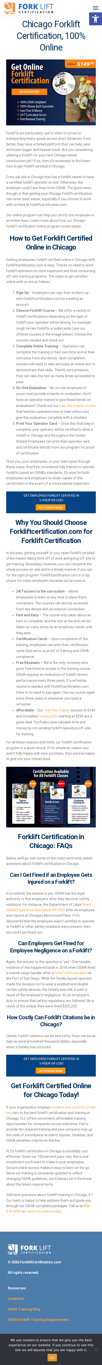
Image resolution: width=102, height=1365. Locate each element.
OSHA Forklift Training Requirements (38, 1320)
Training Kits (48, 716)
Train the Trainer (57, 710)
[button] (95, 18)
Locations (16, 1299)
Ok (52, 1358)
